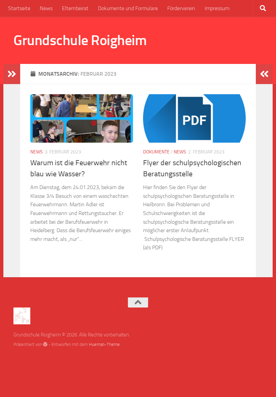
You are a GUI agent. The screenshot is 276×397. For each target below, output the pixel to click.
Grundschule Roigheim (79, 40)
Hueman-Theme (104, 344)
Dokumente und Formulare (128, 8)
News (46, 8)
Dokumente (156, 152)
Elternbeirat (75, 8)
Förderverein (181, 8)
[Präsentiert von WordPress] (45, 344)
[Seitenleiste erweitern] (11, 74)
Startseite (19, 8)
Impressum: (217, 8)
